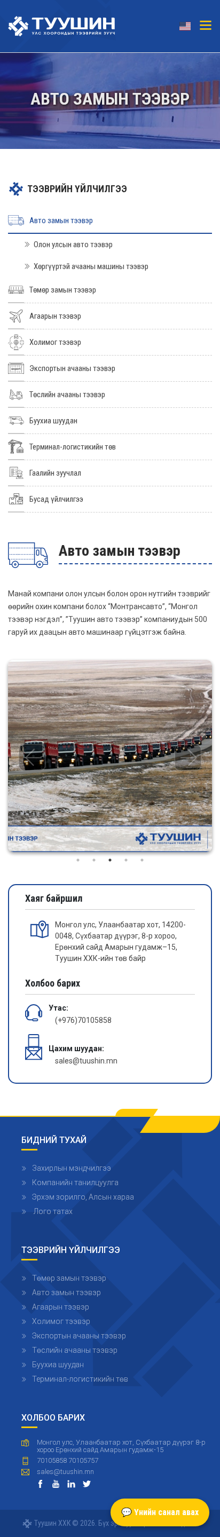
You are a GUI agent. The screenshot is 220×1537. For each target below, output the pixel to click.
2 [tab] (94, 860)
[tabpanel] (110, 756)
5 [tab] (142, 860)
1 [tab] (78, 860)
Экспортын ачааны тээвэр (79, 1335)
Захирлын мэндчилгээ (71, 1168)
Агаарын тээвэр (60, 1307)
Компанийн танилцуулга (75, 1182)
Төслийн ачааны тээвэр (74, 1350)
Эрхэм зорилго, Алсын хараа (83, 1197)
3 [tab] (110, 860)
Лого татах (52, 1211)
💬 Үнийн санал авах (160, 1512)
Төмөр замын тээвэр (69, 1278)
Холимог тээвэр (61, 1321)
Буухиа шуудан (58, 1364)
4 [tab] (126, 860)
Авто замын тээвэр (66, 1292)
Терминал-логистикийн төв (80, 1379)
